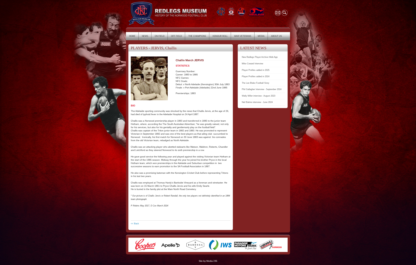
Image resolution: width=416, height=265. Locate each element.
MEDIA (261, 36)
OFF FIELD (176, 36)
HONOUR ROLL (220, 36)
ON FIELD (159, 36)
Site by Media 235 (208, 261)
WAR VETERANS (242, 36)
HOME (132, 36)
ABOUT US (276, 36)
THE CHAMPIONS (197, 36)
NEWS (145, 36)
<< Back (135, 223)
